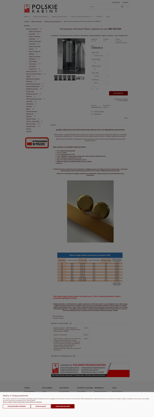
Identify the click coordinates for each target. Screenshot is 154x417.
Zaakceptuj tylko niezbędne (16, 406)
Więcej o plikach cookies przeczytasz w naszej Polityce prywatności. (22, 402)
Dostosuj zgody (40, 406)
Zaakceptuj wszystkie (63, 406)
